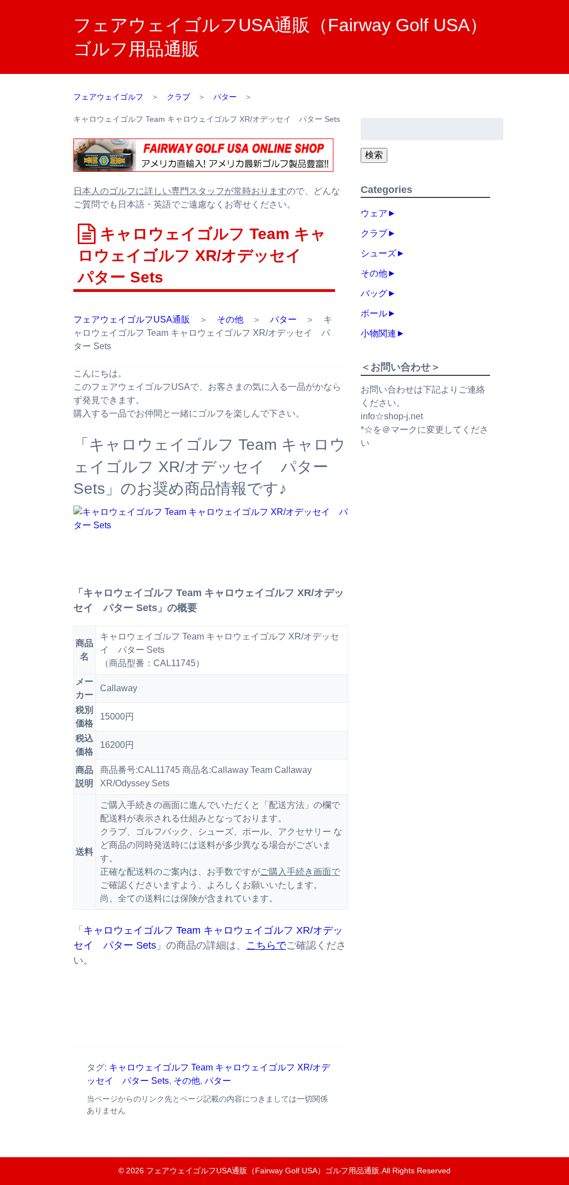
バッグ (374, 293)
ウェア (374, 213)
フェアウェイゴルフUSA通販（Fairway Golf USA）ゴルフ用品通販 (263, 1170)
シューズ (378, 253)
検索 (374, 155)
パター (283, 319)
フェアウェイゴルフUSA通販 (131, 319)
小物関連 (378, 333)
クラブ (374, 233)
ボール (374, 313)
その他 (230, 319)
